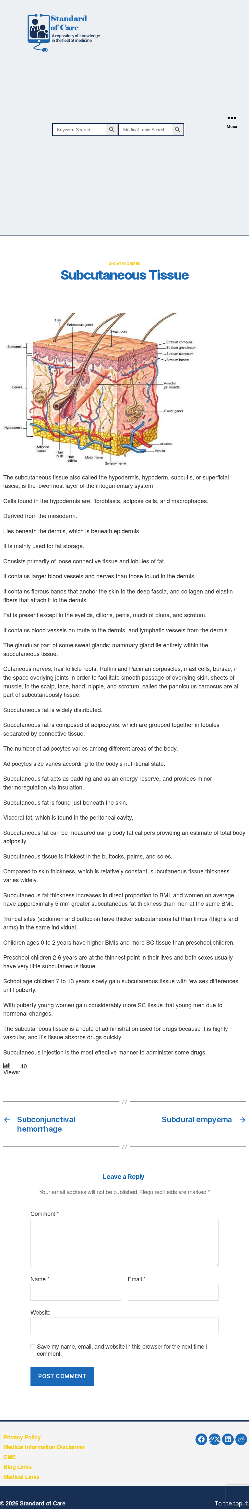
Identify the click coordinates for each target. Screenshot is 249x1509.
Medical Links (21, 1476)
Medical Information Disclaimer (44, 1447)
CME (9, 1457)
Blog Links (17, 1466)
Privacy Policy (22, 1437)
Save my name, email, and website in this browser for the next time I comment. (122, 1349)
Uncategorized (125, 264)
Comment (44, 1213)
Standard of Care (42, 1503)
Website (40, 1312)
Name (39, 1279)
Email (137, 1279)
